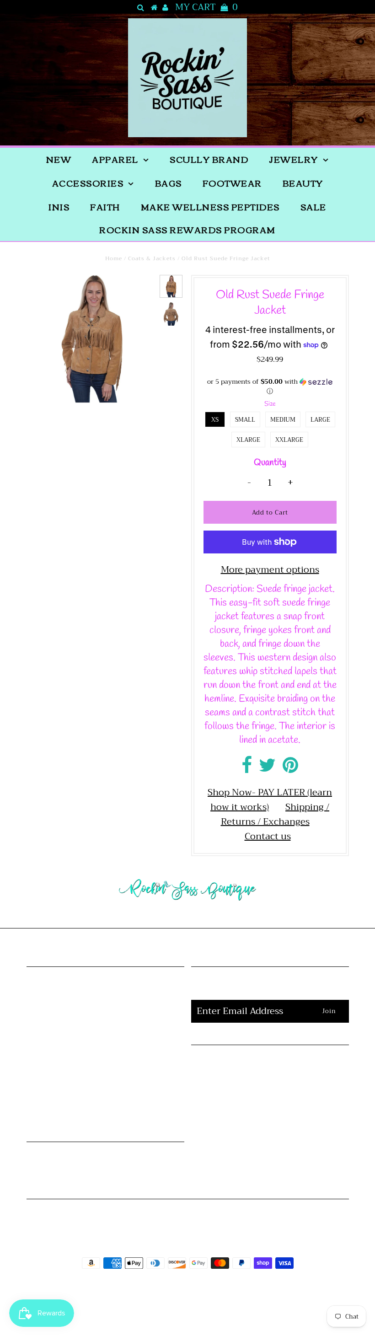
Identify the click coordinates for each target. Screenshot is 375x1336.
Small (245, 419)
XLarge (248, 440)
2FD (212, 1310)
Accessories (88, 183)
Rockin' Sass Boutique (216, 1288)
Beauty (303, 183)
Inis (59, 207)
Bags (168, 183)
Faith (105, 207)
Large (320, 419)
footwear (232, 183)
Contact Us (270, 1110)
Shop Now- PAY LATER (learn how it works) (270, 799)
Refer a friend (105, 1032)
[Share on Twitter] (267, 769)
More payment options (270, 570)
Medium (282, 419)
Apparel (115, 159)
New (59, 159)
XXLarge (289, 440)
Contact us (268, 836)
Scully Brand (209, 159)
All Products (105, 1002)
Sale (313, 207)
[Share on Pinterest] (290, 769)
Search (105, 1017)
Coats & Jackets (152, 258)
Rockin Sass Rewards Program (187, 229)
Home (113, 258)
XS (215, 419)
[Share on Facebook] (246, 769)
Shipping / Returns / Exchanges (275, 814)
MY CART (206, 7)
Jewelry (293, 159)
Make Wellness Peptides (210, 207)
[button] (270, 387)
